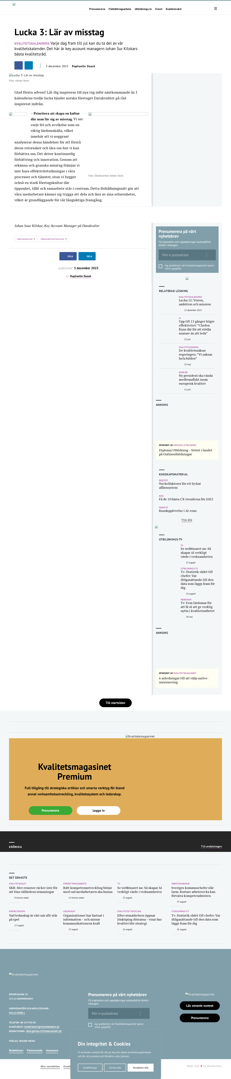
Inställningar (90, 1067)
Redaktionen (16, 1050)
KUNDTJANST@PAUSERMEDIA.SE (41, 1026)
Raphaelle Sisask (83, 66)
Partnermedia (34, 1050)
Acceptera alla (140, 1067)
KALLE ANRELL (17, 1012)
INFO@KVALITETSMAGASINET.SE (44, 1031)
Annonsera (52, 1050)
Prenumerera (97, 9)
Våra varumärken (50, 1066)
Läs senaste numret (199, 1005)
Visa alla (187, 519)
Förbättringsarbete (120, 9)
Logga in (99, 810)
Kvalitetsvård (173, 9)
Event (158, 9)
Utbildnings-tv (143, 9)
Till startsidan (115, 703)
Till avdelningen (211, 846)
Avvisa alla (115, 1067)
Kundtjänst (70, 1066)
